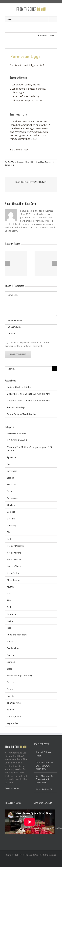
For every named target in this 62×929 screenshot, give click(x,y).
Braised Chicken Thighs (19, 386)
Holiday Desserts (15, 545)
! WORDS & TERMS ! (17, 433)
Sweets (10, 695)
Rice (9, 627)
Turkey (10, 709)
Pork (9, 607)
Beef (9, 464)
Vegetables (12, 723)
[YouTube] (39, 811)
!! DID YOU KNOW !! (17, 440)
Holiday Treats (14, 566)
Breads (10, 477)
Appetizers (12, 457)
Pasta (9, 593)
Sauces (10, 655)
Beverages (12, 470)
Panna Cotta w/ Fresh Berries (21, 414)
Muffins (10, 586)
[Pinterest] (43, 811)
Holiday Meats (14, 559)
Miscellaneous (14, 579)
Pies (9, 600)
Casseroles (12, 498)
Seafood (11, 661)
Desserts (11, 518)
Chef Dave (12, 162)
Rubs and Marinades (17, 634)
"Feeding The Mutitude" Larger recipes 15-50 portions (30, 449)
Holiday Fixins (14, 552)
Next (52, 35)
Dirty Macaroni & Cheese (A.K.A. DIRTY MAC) (29, 393)
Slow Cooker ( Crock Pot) (19, 675)
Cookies (11, 511)
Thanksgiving (14, 702)
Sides (9, 668)
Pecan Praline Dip (16, 407)
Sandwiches (13, 648)
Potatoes (11, 614)
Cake (9, 491)
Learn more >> (12, 788)
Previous (42, 35)
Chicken (11, 504)
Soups (10, 689)
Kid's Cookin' (13, 573)
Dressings (12, 525)
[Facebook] (35, 811)
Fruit (9, 539)
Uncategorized (14, 716)
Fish (9, 532)
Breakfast (40, 162)
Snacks (10, 682)
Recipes (48, 162)
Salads (10, 641)
